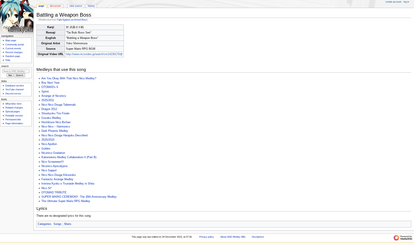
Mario (67, 224)
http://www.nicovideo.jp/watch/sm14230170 (93, 54)
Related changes (14, 107)
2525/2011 (47, 100)
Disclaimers (258, 236)
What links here (13, 103)
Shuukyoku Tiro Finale (55, 113)
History (91, 6)
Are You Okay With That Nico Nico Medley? (68, 78)
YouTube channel (14, 89)
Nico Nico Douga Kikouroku (58, 175)
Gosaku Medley (51, 117)
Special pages (12, 111)
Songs (57, 224)
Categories (44, 224)
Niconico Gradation (53, 152)
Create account (393, 1)
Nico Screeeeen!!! (52, 161)
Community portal (14, 44)
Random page (12, 56)
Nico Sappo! (49, 170)
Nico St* (46, 188)
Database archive (14, 85)
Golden (45, 148)
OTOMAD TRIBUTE (54, 192)
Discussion (55, 6)
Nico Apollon (49, 144)
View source (75, 6)
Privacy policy (206, 236)
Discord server (13, 93)
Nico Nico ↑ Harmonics (55, 126)
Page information (14, 123)
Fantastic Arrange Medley (57, 179)
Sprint (45, 91)
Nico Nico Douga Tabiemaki (58, 104)
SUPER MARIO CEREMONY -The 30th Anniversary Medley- (79, 196)
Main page (10, 40)
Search (5, 66)
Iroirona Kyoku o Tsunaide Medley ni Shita (67, 183)
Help (7, 60)
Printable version (14, 115)
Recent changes (14, 52)
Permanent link (13, 119)
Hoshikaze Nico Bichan (56, 122)
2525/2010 (47, 139)
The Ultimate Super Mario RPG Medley (65, 201)
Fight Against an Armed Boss (72, 19)
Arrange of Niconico (53, 95)
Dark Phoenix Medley (54, 130)
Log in (406, 1)
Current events (13, 48)
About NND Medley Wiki (232, 236)
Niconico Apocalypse (54, 166)
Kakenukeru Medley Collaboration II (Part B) (68, 157)
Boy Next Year (50, 82)
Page (41, 6)
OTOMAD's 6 (49, 87)
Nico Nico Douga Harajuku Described (64, 135)
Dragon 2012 (49, 109)
